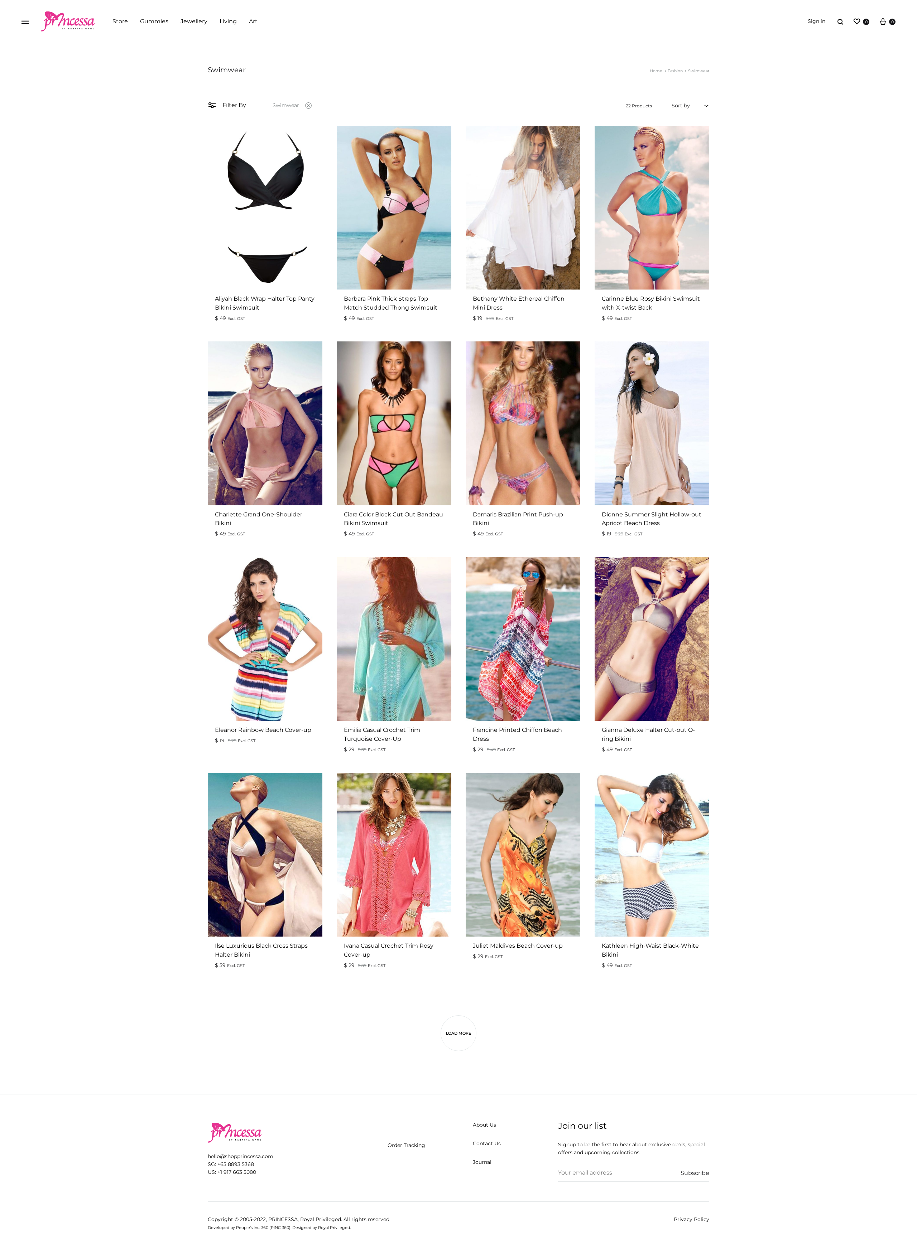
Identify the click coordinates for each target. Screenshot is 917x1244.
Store (120, 21)
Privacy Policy (691, 1219)
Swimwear (286, 105)
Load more (458, 1033)
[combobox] (690, 105)
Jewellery (194, 21)
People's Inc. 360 (252, 1227)
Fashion (675, 70)
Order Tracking (406, 1145)
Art (253, 21)
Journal (482, 1162)
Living (228, 21)
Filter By (233, 105)
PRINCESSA (283, 1219)
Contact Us (487, 1143)
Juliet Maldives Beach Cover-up (518, 945)
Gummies (154, 21)
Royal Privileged (320, 1219)
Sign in (816, 21)
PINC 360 (280, 1227)
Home (656, 70)
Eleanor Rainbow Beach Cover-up (263, 730)
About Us (484, 1125)
